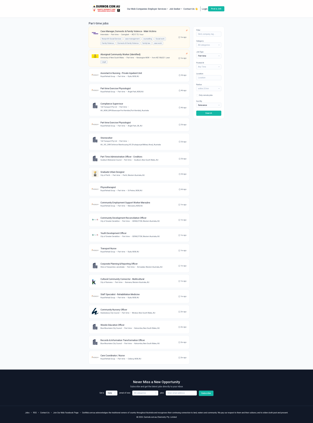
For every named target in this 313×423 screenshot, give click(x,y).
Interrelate (105, 34)
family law (146, 43)
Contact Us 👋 (190, 9)
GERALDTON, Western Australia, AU (146, 221)
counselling (147, 39)
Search (208, 113)
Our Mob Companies (137, 9)
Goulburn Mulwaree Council (111, 160)
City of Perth (105, 175)
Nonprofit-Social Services (111, 39)
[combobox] (208, 45)
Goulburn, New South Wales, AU (146, 160)
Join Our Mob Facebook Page (65, 412)
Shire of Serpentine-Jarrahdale (113, 267)
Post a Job (216, 9)
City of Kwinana (106, 282)
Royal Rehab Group (108, 76)
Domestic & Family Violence (128, 43)
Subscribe (206, 393)
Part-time (115, 34)
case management (132, 39)
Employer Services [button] (157, 9)
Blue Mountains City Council (111, 328)
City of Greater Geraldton (110, 221)
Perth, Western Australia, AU (134, 175)
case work (158, 43)
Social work (160, 39)
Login (204, 9)
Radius (199, 85)
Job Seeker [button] (174, 9)
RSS (35, 412)
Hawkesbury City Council (110, 313)
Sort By (199, 101)
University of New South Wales (112, 58)
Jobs (27, 412)
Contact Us (45, 412)
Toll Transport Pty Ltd (109, 107)
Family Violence (108, 43)
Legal (104, 62)
